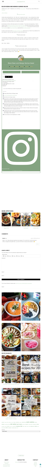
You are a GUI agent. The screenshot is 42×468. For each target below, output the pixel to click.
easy (9, 424)
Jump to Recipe (4, 12)
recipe (35, 426)
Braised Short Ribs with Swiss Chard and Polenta (16, 25)
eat (11, 424)
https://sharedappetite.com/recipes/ (9, 80)
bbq (7, 422)
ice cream (3, 426)
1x (6, 76)
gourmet (26, 424)
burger (12, 422)
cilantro (20, 422)
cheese (14, 422)
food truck (23, 424)
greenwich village (31, 424)
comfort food (24, 422)
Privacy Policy (6, 462)
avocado (6, 422)
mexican (18, 426)
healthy (37, 424)
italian (8, 426)
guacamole (34, 424)
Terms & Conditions (6, 464)
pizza (27, 426)
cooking (31, 422)
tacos (4, 427)
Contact (35, 462)
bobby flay (9, 422)
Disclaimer (6, 463)
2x (8, 76)
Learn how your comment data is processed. (24, 283)
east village (6, 424)
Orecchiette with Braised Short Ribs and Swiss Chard (17, 26)
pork (29, 426)
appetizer (3, 422)
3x (11, 76)
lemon (10, 426)
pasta (25, 426)
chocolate (17, 422)
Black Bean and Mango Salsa (18, 30)
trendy (6, 427)
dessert (3, 424)
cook (27, 422)
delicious (36, 422)
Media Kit (35, 464)
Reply (37, 244)
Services (35, 463)
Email (3, 275)
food (18, 424)
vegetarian (9, 427)
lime (11, 426)
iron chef (6, 426)
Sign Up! (16, 462)
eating (14, 424)
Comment (4, 258)
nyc (21, 426)
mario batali (14, 426)
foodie (20, 424)
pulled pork (32, 426)
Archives (3, 429)
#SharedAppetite (25, 170)
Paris (23, 426)
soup (38, 426)
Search (3, 286)
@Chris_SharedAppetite (7, 170)
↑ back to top (21, 455)
